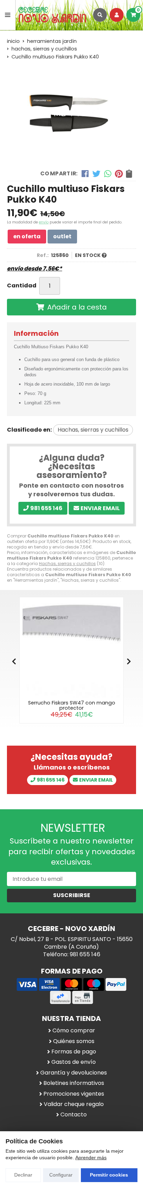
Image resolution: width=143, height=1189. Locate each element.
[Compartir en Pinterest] (119, 173)
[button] (129, 661)
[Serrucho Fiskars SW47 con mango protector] (71, 649)
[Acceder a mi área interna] (117, 15)
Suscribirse (71, 895)
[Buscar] (100, 15)
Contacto (73, 1114)
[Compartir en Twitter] (96, 173)
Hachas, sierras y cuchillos (67, 563)
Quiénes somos (73, 1041)
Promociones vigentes (73, 1094)
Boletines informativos (73, 1083)
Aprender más (91, 1157)
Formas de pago (73, 1052)
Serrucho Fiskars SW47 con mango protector (71, 705)
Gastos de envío (73, 1062)
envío (44, 222)
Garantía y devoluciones (73, 1073)
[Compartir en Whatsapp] (107, 173)
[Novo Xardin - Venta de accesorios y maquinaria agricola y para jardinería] (52, 15)
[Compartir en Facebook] (85, 173)
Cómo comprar (73, 1030)
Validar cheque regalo (74, 1104)
